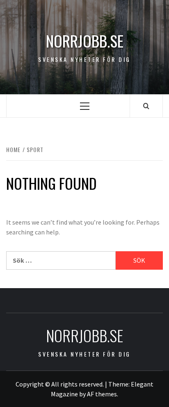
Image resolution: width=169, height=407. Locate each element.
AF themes (102, 394)
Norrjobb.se (84, 41)
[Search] (146, 106)
